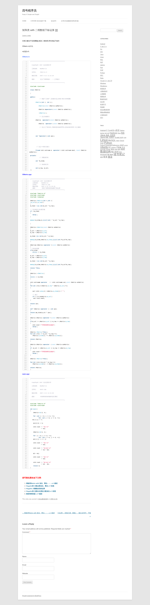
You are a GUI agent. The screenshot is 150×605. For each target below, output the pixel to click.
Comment (26, 532)
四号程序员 (29, 10)
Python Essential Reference (109, 145)
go (106, 133)
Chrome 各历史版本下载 (38, 21)
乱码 (101, 149)
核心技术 (115, 152)
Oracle (122, 140)
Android (102, 44)
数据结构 (105, 151)
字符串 (108, 149)
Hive (119, 133)
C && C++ (103, 46)
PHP (101, 70)
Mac (101, 60)
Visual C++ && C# (106, 81)
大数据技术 (103, 91)
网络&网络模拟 (105, 112)
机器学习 (103, 104)
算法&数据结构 (43, 499)
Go (101, 49)
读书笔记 (119, 154)
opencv (102, 65)
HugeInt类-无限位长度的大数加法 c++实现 (41, 491)
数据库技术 (103, 99)
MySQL (112, 140)
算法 (120, 152)
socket (126, 145)
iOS (101, 52)
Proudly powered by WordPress (31, 596)
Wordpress (103, 86)
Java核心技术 (118, 137)
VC (109, 147)
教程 (123, 149)
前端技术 (103, 88)
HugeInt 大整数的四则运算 (35, 488)
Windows (103, 83)
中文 (123, 147)
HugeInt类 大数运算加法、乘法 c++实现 (40, 486)
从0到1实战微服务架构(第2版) (70, 21)
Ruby (102, 78)
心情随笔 (103, 94)
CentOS (111, 130)
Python (102, 73)
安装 (112, 149)
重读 (110, 157)
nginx (117, 140)
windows (113, 147)
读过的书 (53, 21)
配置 (106, 157)
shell (122, 145)
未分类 (102, 102)
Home (24, 21)
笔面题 (102, 107)
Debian (122, 130)
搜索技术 (103, 96)
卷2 (104, 149)
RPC (101, 75)
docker (102, 133)
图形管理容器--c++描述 (34, 494)
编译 (111, 154)
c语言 (117, 130)
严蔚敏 (118, 147)
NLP (101, 62)
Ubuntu (104, 147)
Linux (102, 57)
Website (25, 573)
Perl (101, 67)
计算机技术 (103, 115)
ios (122, 132)
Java (101, 54)
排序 (119, 149)
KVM (125, 137)
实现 (115, 149)
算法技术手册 (104, 154)
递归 (101, 157)
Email (24, 565)
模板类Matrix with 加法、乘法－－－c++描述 (42, 483)
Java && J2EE (107, 135)
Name (24, 556)
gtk (108, 133)
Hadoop (113, 133)
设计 (101, 117)
